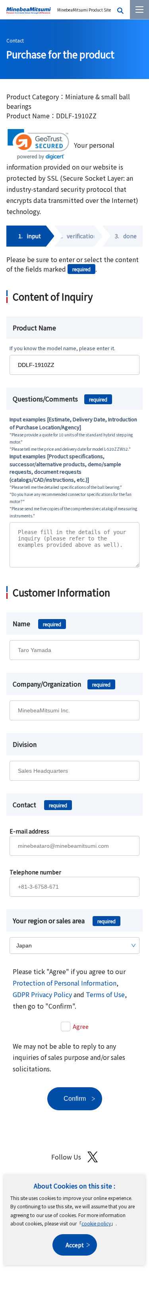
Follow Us (66, 1157)
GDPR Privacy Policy (42, 994)
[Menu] (139, 9)
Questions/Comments (60, 398)
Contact (15, 40)
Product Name (34, 327)
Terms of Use (105, 994)
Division (25, 744)
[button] (38, 144)
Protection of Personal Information (64, 983)
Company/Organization (61, 684)
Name (37, 623)
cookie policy (96, 1223)
